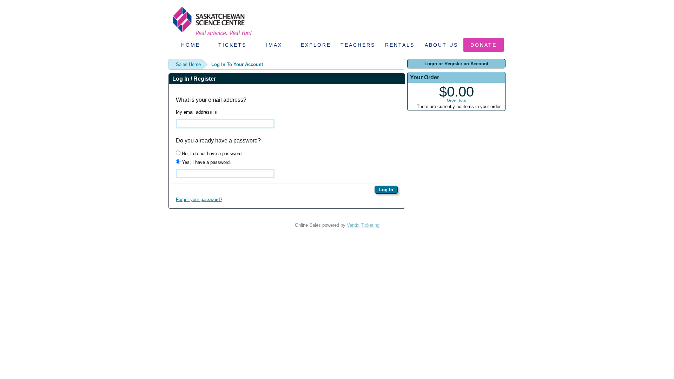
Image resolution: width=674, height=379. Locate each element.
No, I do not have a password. (211, 153)
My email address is (196, 112)
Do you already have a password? (218, 141)
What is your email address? (211, 100)
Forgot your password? (199, 199)
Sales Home (188, 64)
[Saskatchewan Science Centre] (211, 36)
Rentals (400, 45)
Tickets (232, 45)
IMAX (274, 45)
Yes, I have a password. (205, 162)
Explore (316, 45)
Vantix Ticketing (363, 225)
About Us (441, 45)
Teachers (358, 45)
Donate (483, 45)
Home (190, 45)
